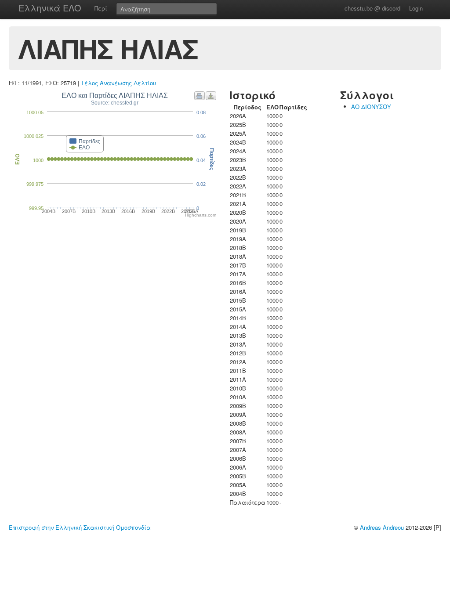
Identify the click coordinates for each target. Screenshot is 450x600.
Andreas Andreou (382, 527)
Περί (100, 8)
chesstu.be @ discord (372, 8)
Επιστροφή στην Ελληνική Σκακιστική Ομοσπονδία (80, 527)
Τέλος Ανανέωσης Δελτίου (118, 83)
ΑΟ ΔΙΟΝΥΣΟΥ (371, 106)
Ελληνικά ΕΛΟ (49, 7)
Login (416, 8)
